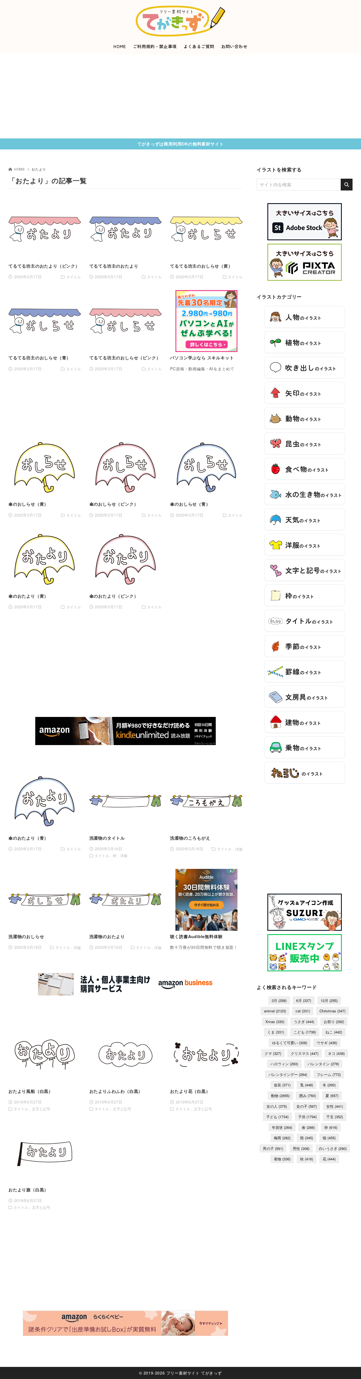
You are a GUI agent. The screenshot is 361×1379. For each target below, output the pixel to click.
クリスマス (304, 1053)
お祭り (334, 1021)
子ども (277, 1116)
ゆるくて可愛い (289, 1042)
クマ (273, 1053)
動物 (280, 1095)
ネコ (336, 1053)
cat (303, 1010)
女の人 (277, 1106)
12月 (329, 1000)
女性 (334, 1106)
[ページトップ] (348, 1366)
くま (275, 1032)
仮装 (282, 1084)
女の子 (306, 1106)
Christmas (332, 1010)
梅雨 (282, 1137)
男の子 (273, 1148)
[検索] (347, 184)
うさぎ (304, 1021)
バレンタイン (323, 1063)
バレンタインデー (287, 1074)
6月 (303, 1000)
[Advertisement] (180, 96)
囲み (307, 1095)
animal (275, 1010)
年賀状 (282, 1127)
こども (305, 1032)
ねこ (333, 1032)
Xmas (274, 1021)
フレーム (329, 1074)
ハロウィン (284, 1063)
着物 (282, 1159)
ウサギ (327, 1042)
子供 (307, 1116)
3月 (279, 1000)
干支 (334, 1116)
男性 (301, 1148)
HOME (19, 169)
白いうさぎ (333, 1148)
